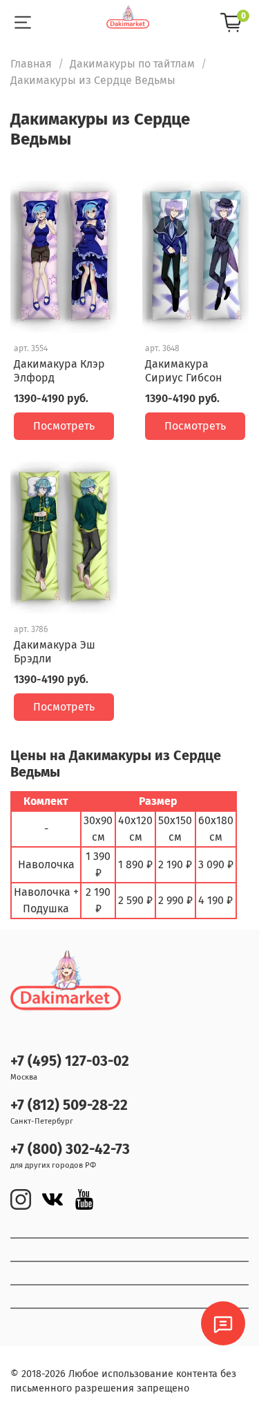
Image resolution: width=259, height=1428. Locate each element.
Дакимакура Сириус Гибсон (183, 370)
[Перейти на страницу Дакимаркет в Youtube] (84, 1199)
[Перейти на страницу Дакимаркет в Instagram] (20, 1199)
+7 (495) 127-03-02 (69, 1061)
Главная (31, 63)
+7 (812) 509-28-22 (69, 1105)
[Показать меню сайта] (22, 23)
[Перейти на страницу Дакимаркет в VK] (52, 1199)
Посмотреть (64, 425)
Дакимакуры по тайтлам (132, 63)
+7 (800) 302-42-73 (70, 1149)
